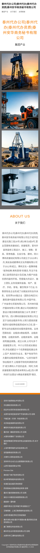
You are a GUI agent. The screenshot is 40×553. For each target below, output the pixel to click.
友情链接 (22, 12)
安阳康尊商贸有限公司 (12, 452)
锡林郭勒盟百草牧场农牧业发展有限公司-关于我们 (21, 442)
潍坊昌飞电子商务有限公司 (14, 475)
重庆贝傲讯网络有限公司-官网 (15, 493)
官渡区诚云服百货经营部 (13, 484)
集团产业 (5, 12)
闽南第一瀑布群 (10, 502)
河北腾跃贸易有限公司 (12, 405)
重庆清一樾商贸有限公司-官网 (15, 432)
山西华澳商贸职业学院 (12, 466)
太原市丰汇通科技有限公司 (14, 536)
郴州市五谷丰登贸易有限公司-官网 (17, 531)
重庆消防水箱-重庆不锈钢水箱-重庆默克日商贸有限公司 (20, 521)
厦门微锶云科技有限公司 (13, 527)
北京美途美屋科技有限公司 (14, 423)
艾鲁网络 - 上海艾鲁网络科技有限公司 (18, 511)
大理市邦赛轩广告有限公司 (14, 436)
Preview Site (8, 470)
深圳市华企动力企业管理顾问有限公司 (18, 461)
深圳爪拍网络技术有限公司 (14, 401)
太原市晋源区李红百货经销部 (15, 515)
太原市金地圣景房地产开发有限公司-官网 (19, 414)
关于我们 (13, 12)
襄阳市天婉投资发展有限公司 (15, 428)
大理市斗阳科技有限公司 (13, 457)
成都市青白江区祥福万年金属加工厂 (17, 506)
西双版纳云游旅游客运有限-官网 (16, 488)
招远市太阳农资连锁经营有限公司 (16, 410)
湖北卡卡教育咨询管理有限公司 (16, 497)
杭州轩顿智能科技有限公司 (14, 479)
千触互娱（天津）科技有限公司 (16, 419)
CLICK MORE (20, 384)
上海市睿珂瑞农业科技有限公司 (16, 448)
